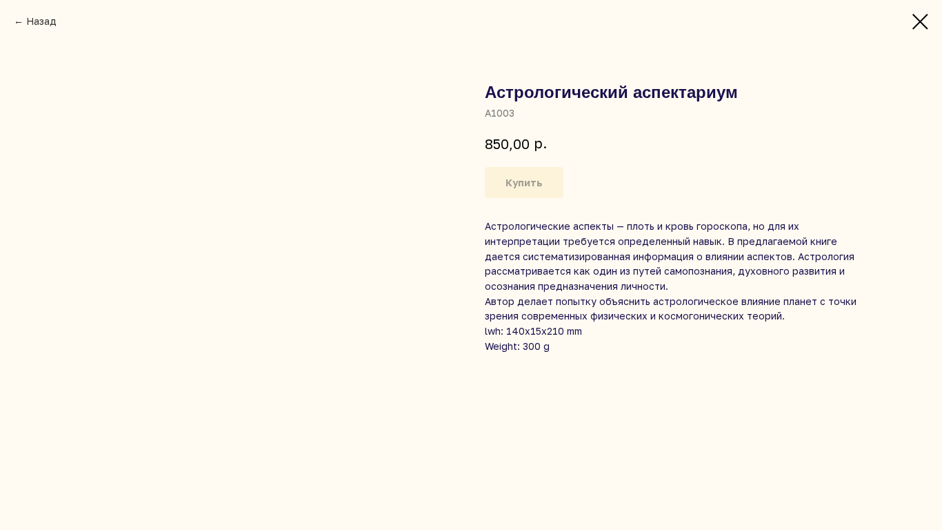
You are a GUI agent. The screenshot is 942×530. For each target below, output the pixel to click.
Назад (41, 21)
